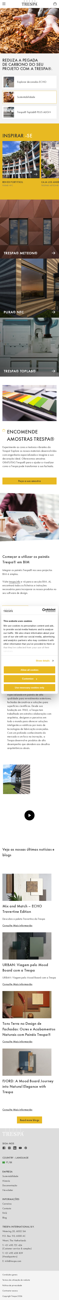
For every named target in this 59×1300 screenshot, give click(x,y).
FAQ (4, 1212)
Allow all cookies (29, 669)
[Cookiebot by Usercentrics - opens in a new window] (42, 610)
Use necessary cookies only (29, 687)
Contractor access (10, 1290)
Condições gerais (9, 1274)
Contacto (6, 1208)
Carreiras (7, 1203)
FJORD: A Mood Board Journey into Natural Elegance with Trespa (28, 1086)
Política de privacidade (12, 1285)
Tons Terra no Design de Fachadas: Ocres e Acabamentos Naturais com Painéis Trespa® (28, 1029)
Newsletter (7, 1190)
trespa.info (14, 581)
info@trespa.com (13, 1261)
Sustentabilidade (10, 1176)
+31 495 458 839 (14, 1253)
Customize (27, 678)
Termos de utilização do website (16, 1280)
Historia (6, 1180)
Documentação (9, 1185)
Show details (43, 660)
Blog (4, 1217)
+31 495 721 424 (13, 1245)
